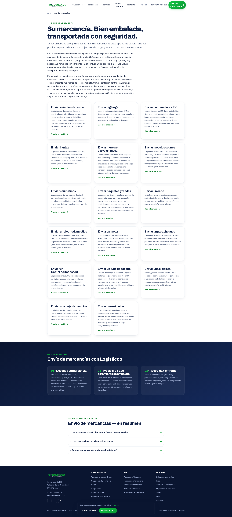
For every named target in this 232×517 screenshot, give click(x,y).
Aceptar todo (107, 510)
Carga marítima (97, 492)
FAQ (158, 496)
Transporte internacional (133, 481)
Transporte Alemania (132, 477)
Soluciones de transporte (134, 492)
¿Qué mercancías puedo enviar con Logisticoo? (93, 450)
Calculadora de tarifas (165, 477)
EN (146, 5)
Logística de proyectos (100, 496)
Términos (181, 510)
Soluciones (93, 5)
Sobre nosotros (119, 4)
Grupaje (94, 485)
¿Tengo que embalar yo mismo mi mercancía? (92, 441)
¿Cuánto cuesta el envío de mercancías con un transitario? (99, 432)
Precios (159, 481)
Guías (158, 492)
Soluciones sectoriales (133, 485)
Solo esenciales (89, 510)
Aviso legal (163, 510)
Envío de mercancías (132, 489)
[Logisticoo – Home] (57, 5)
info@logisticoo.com (56, 495)
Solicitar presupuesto (176, 4)
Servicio (106, 5)
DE (142, 5)
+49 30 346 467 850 (158, 5)
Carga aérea (96, 489)
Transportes (77, 5)
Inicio (49, 13)
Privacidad (172, 510)
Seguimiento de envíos (165, 489)
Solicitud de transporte (165, 485)
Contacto (131, 5)
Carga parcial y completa (101, 481)
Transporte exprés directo (101, 477)
